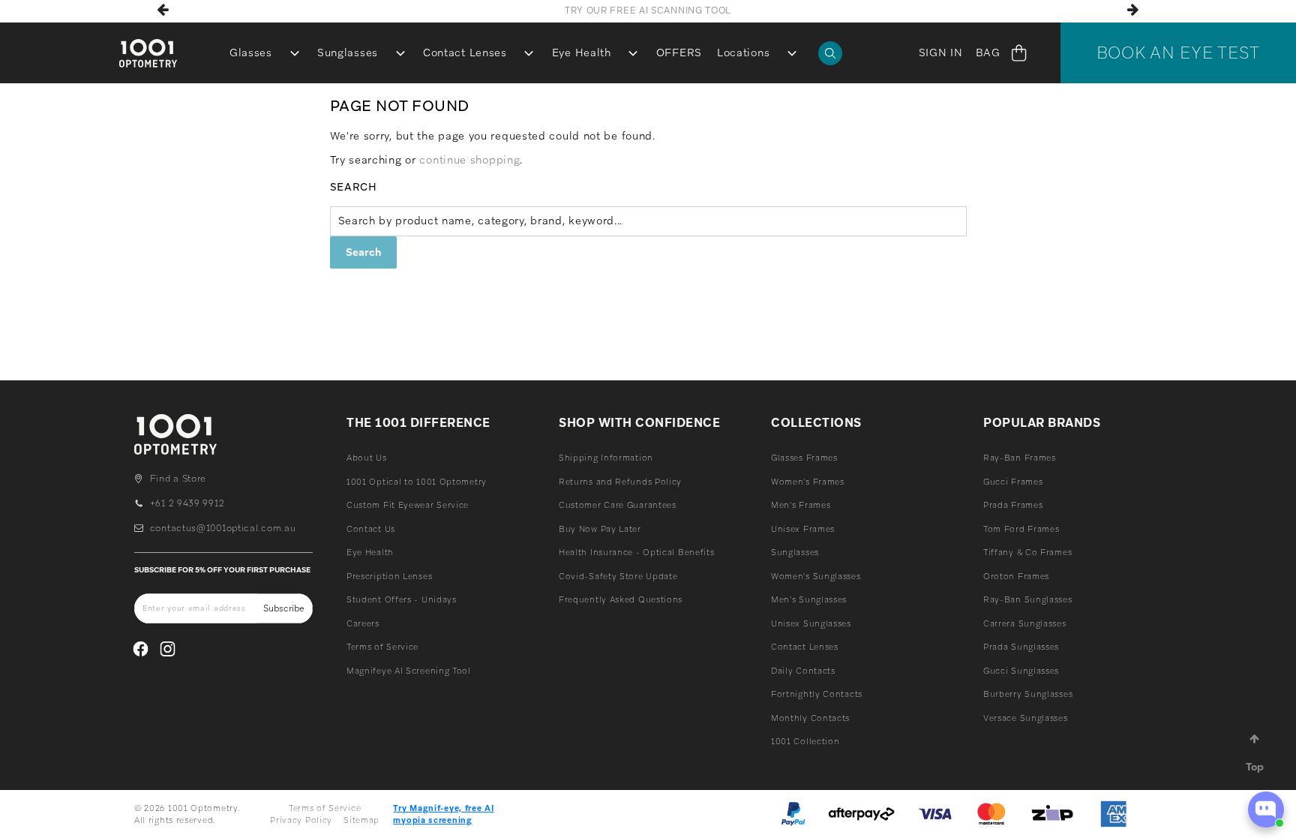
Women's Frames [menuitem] (807, 481)
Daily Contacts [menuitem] (803, 670)
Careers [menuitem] (363, 623)
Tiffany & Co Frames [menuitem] (1027, 552)
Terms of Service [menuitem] (382, 646)
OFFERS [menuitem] (679, 52)
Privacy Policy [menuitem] (301, 820)
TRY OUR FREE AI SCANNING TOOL (648, 11)
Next (1133, 9)
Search (353, 187)
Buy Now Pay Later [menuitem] (600, 529)
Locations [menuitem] (743, 52)
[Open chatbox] (1266, 809)
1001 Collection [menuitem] (805, 741)
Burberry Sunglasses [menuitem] (1027, 694)
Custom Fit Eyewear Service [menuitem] (407, 505)
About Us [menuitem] (366, 457)
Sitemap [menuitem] (362, 820)
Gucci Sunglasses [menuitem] (1021, 670)
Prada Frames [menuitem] (1012, 505)
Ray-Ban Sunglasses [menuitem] (1027, 599)
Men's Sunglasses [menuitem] (809, 599)
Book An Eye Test (1178, 53)
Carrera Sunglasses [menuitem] (1024, 623)
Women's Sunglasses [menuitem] (816, 576)
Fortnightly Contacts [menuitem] (816, 694)
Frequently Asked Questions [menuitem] (620, 599)
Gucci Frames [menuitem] (1012, 481)
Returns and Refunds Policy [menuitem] (620, 481)
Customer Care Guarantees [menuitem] (617, 505)
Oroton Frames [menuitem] (1016, 576)
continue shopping (469, 160)
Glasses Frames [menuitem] (804, 457)
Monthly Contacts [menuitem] (810, 718)
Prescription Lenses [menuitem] (389, 576)
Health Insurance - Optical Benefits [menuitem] (637, 552)
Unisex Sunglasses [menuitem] (811, 623)
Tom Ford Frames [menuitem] (1021, 529)
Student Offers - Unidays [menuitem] (401, 599)
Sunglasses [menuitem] (347, 52)
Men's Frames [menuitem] (800, 505)
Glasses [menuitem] (251, 52)
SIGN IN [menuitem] (941, 52)
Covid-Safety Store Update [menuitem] (618, 576)
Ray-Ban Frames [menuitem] (1019, 457)
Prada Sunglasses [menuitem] (1021, 646)
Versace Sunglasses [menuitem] (1025, 718)
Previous (162, 9)
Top (1255, 766)
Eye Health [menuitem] (581, 52)
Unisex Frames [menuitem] (803, 529)
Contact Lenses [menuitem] (465, 52)
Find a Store (178, 479)
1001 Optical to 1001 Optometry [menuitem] (416, 481)
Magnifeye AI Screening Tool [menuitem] (408, 670)
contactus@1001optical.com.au (223, 528)
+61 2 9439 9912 (187, 503)
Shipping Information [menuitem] (606, 457)
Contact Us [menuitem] (370, 529)
